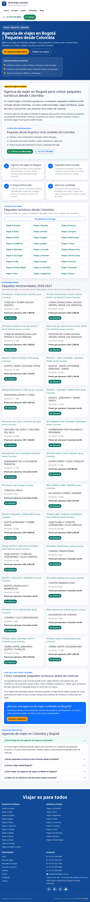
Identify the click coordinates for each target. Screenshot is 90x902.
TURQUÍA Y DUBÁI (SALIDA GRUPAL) (19, 304)
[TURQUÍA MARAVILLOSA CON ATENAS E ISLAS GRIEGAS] (22, 328)
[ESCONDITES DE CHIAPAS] (67, 609)
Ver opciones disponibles (15, 51)
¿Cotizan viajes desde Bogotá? (18, 765)
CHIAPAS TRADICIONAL (61, 551)
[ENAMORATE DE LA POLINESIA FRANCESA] (22, 455)
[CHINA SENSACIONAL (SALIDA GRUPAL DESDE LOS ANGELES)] (67, 296)
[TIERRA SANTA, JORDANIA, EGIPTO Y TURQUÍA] (22, 640)
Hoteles (5, 870)
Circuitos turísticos (9, 867)
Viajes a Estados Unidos (11, 847)
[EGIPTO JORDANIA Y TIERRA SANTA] (22, 516)
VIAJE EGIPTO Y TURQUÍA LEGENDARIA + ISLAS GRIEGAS (20, 555)
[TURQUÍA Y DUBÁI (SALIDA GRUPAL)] (22, 296)
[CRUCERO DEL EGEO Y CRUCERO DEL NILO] (22, 423)
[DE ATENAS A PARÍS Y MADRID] (67, 487)
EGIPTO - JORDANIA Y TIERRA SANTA (64, 399)
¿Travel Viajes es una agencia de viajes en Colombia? (28, 740)
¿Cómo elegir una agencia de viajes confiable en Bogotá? (30, 771)
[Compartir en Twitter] (54, 889)
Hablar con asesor (40, 51)
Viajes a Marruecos (70, 237)
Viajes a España (41, 225)
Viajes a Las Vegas (14, 255)
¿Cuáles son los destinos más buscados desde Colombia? (30, 777)
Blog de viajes (7, 860)
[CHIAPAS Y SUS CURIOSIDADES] (22, 611)
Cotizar (31, 17)
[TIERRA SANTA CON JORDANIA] (67, 640)
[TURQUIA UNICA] (22, 485)
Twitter (5, 881)
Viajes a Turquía (68, 231)
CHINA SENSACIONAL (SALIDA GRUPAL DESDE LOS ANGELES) (65, 304)
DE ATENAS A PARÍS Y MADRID (65, 493)
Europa (15, 10)
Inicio (6, 10)
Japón (23, 10)
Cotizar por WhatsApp (21, 151)
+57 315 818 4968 (55, 867)
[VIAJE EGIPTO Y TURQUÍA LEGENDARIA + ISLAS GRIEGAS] (22, 548)
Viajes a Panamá (69, 267)
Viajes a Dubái (12, 237)
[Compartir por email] (66, 889)
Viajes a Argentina (42, 273)
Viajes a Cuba (12, 261)
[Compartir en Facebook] (48, 889)
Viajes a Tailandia (14, 249)
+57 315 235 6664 (13, 17)
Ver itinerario (10, 318)
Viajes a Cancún (68, 261)
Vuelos (4, 874)
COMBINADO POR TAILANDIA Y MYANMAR (66, 431)
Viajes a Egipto (40, 237)
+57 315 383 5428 (55, 870)
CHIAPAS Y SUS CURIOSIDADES (21, 617)
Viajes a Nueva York (70, 249)
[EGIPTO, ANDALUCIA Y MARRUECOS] (22, 579)
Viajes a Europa (13, 225)
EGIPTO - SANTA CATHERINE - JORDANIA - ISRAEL (65, 367)
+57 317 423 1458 (55, 863)
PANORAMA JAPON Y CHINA (19, 394)
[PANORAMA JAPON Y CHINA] (22, 390)
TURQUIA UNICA (13, 490)
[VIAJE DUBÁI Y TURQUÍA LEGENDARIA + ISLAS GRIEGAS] (67, 516)
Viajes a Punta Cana (70, 255)
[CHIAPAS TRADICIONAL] (67, 546)
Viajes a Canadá (41, 249)
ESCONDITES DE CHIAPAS (63, 614)
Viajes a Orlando (41, 255)
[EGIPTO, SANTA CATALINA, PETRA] (22, 360)
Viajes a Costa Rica (42, 267)
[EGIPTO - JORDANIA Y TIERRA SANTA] (67, 391)
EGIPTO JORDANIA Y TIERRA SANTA (19, 523)
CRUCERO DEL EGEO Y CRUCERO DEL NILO (22, 431)
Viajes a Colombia (53, 808)
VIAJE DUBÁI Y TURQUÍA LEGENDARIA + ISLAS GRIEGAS (65, 523)
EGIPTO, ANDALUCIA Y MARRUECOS (16, 587)
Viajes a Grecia (40, 231)
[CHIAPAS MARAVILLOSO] (67, 578)
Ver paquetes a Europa (45, 219)
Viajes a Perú (12, 273)
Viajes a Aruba (40, 261)
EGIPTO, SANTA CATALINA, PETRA (22, 365)
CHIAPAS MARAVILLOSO (62, 582)
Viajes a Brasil (67, 273)
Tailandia (33, 10)
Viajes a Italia (12, 231)
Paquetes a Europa (9, 863)
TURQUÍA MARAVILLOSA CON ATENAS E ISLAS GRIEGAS (20, 335)
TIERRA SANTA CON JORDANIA (65, 646)
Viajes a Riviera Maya (16, 267)
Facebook (6, 877)
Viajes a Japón (40, 243)
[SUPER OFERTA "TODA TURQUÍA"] (67, 455)
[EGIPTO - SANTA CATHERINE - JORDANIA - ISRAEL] (67, 360)
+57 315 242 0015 (55, 860)
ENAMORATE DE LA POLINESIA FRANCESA (20, 463)
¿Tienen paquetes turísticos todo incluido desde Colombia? (31, 759)
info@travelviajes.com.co (59, 874)
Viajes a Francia (68, 225)
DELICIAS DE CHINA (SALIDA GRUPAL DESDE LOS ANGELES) (65, 335)
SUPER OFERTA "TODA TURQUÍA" (66, 461)
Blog (42, 10)
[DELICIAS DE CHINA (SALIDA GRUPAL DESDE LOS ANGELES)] (67, 328)
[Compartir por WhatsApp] (60, 889)
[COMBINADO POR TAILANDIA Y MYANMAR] (67, 423)
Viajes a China (67, 243)
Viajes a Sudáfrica (14, 243)
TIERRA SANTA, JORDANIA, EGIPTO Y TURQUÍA (18, 648)
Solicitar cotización (17, 719)
